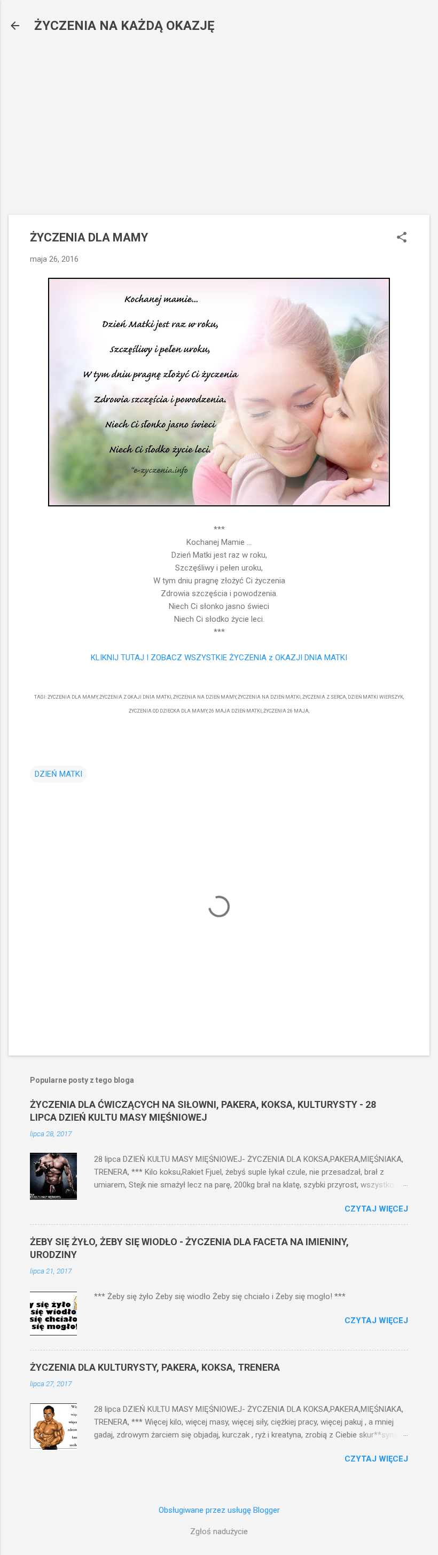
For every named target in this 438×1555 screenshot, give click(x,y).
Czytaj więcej (376, 1209)
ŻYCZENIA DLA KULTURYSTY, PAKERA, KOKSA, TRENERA (155, 1367)
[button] (401, 238)
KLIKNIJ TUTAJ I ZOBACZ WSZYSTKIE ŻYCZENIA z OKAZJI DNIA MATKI (219, 657)
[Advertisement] (219, 120)
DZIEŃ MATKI (58, 774)
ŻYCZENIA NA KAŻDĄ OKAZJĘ (124, 25)
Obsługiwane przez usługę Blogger (219, 1510)
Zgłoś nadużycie (219, 1531)
